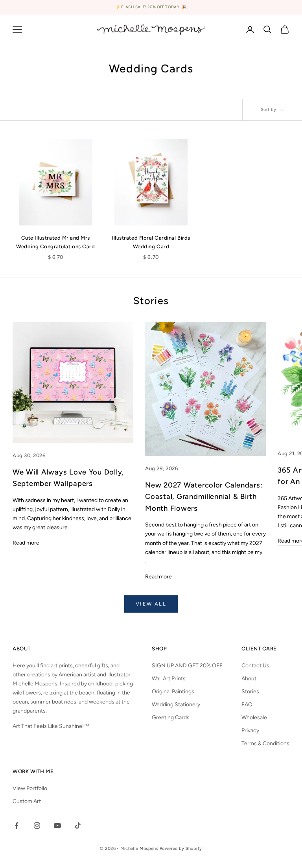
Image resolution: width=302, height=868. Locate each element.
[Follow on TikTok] (78, 825)
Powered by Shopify (181, 848)
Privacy (250, 730)
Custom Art (27, 801)
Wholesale (254, 717)
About (248, 678)
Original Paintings (173, 691)
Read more (26, 542)
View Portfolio (30, 788)
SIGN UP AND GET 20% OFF (187, 665)
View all (151, 604)
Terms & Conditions (265, 743)
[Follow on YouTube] (57, 825)
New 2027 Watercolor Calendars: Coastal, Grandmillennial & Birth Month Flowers (203, 496)
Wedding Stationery (176, 704)
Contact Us (255, 665)
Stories (250, 691)
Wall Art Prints (169, 678)
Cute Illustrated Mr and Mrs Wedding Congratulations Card (55, 242)
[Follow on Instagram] (37, 825)
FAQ (246, 704)
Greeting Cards (171, 717)
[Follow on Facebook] (16, 825)
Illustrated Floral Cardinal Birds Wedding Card (151, 242)
